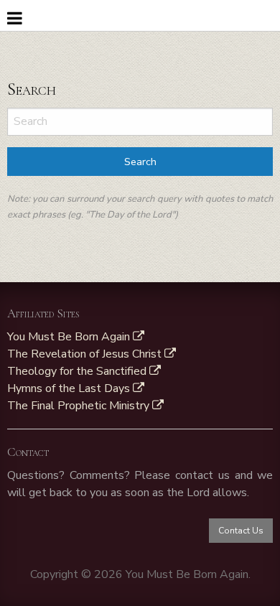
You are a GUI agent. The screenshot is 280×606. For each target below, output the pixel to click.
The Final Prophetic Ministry (79, 406)
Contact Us (240, 530)
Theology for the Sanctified (78, 371)
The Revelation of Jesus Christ (85, 354)
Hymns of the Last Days (70, 388)
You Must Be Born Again (70, 337)
